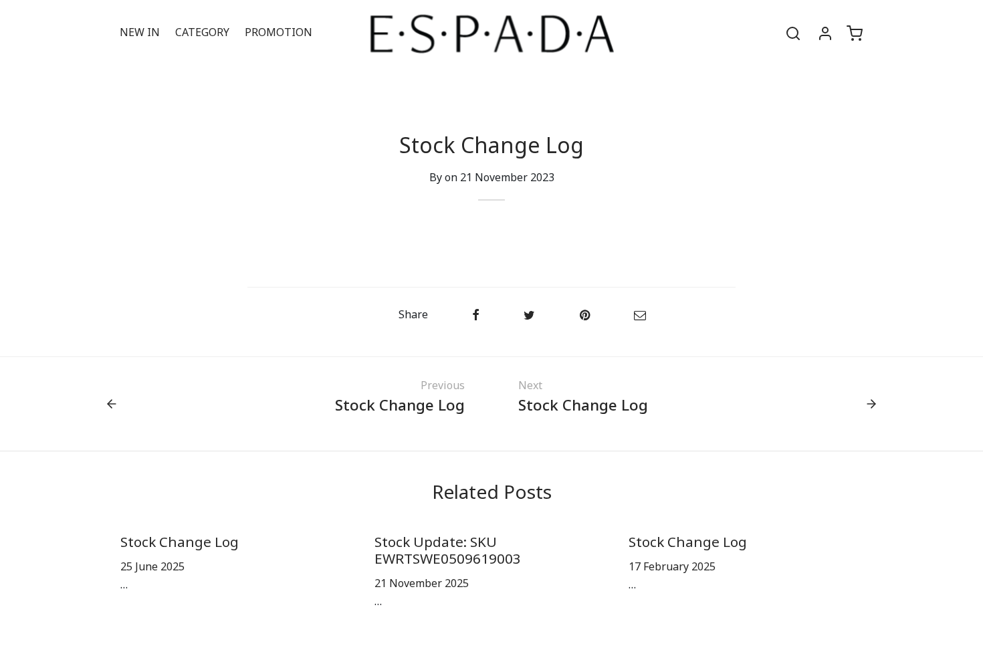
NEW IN (140, 33)
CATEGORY (202, 33)
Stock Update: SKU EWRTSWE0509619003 (447, 551)
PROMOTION (278, 33)
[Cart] (855, 33)
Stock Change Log (179, 542)
